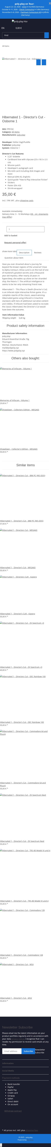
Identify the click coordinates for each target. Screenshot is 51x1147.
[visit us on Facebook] (4, 1115)
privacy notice (17, 1039)
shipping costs (26, 200)
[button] (8, 28)
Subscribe (28, 1051)
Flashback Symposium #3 (31, 12)
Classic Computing (26, 9)
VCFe (24, 6)
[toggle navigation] (5, 22)
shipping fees (32, 1130)
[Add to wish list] (44, 62)
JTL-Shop (30, 1140)
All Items (16, 132)
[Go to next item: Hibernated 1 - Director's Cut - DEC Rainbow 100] (16, 47)
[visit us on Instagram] (4, 1125)
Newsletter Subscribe (40, 1051)
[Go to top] (1, 1145)
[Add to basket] (4, 55)
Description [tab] (24, 252)
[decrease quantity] (4, 229)
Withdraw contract (13, 1111)
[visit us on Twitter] (4, 1118)
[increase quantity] (46, 229)
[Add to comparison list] (38, 62)
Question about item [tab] (13, 257)
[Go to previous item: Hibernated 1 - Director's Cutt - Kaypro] (11, 47)
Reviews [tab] (37, 252)
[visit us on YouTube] (4, 1122)
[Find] (46, 35)
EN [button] (3, 28)
